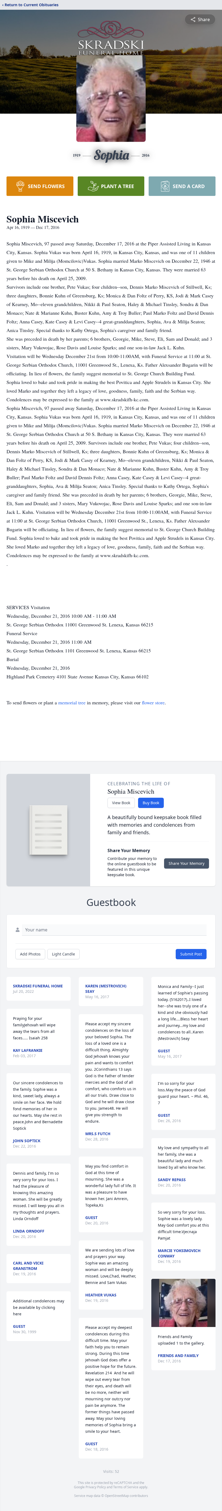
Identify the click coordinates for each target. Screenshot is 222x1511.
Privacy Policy (96, 1487)
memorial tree (72, 702)
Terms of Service (125, 1487)
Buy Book (151, 802)
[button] (183, 1303)
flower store (153, 702)
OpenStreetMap (117, 1495)
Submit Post (191, 954)
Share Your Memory (186, 863)
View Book (121, 802)
